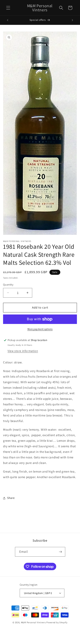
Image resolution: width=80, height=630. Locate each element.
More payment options (40, 329)
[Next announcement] (72, 20)
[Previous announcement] (7, 20)
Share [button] (11, 498)
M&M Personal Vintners (33, 622)
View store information (23, 351)
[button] (8, 7)
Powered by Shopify (56, 622)
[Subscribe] (60, 552)
